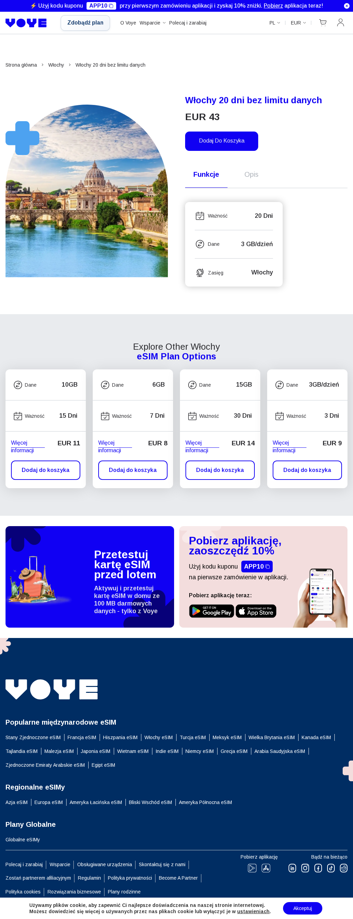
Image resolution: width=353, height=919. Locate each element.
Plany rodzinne (124, 891)
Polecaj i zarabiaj (187, 23)
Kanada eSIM (316, 737)
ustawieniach (253, 911)
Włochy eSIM (158, 737)
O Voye (128, 23)
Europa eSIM (48, 802)
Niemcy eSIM (199, 751)
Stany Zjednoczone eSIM (33, 737)
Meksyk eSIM (227, 737)
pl (272, 23)
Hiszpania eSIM (120, 737)
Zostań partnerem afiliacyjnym (38, 878)
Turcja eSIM (193, 737)
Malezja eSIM (59, 751)
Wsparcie (150, 23)
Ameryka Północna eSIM (205, 802)
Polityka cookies (23, 891)
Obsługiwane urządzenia (104, 864)
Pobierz (273, 6)
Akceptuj (302, 908)
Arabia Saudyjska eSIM (279, 751)
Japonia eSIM (95, 751)
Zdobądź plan (85, 23)
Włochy (56, 65)
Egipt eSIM (103, 765)
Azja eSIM (17, 802)
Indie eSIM (167, 751)
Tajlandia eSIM (22, 751)
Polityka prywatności (130, 878)
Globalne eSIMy (23, 839)
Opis (251, 174)
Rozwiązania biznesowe (74, 891)
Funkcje (206, 174)
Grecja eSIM (234, 751)
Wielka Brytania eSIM (272, 737)
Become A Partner (178, 878)
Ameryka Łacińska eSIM (96, 802)
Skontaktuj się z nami (162, 864)
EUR (296, 23)
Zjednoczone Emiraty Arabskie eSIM (45, 765)
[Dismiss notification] (346, 5)
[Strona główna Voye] (28, 23)
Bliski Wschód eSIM (150, 802)
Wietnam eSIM (133, 751)
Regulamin (89, 878)
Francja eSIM (82, 737)
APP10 (98, 6)
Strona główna (21, 65)
